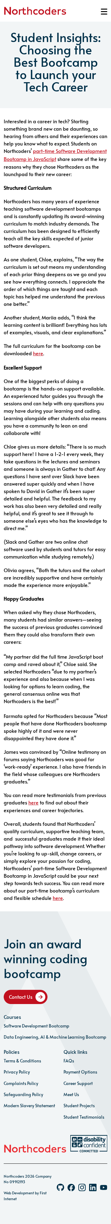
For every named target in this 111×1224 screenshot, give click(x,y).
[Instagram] (82, 1187)
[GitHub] (60, 1187)
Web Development (19, 1192)
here (38, 353)
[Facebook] (71, 1187)
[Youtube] (103, 1187)
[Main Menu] (104, 11)
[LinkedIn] (93, 1187)
